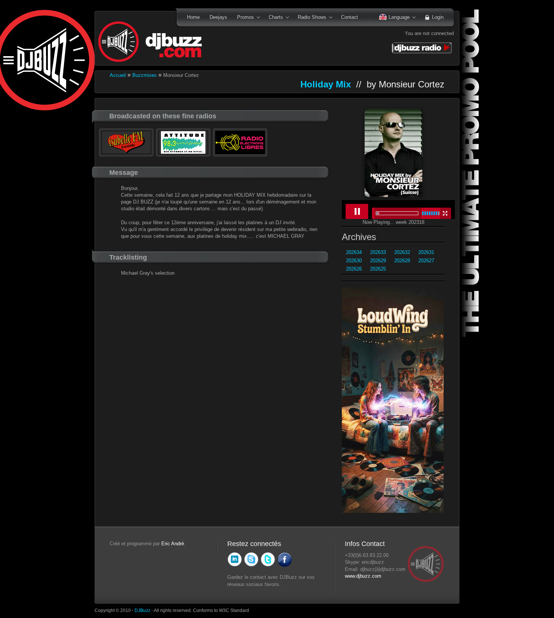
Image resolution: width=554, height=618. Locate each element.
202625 (378, 269)
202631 (426, 252)
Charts (273, 17)
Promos (243, 17)
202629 (378, 260)
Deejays (218, 17)
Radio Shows (309, 17)
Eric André (172, 543)
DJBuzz (142, 610)
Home (193, 17)
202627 (426, 260)
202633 (378, 252)
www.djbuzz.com (363, 576)
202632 (402, 252)
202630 (354, 260)
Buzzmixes (144, 75)
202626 (354, 269)
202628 (402, 260)
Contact (349, 17)
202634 (354, 252)
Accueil (118, 75)
